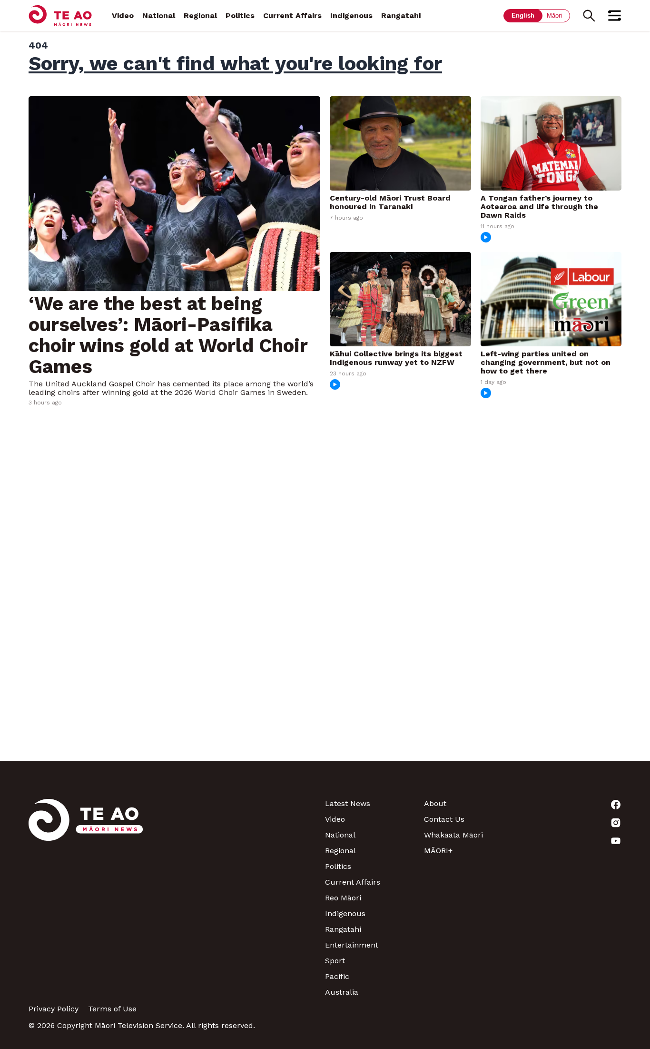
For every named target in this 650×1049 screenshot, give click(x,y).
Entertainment (351, 944)
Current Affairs (292, 15)
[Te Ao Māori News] (86, 898)
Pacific (337, 976)
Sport (335, 960)
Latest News (347, 803)
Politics (240, 15)
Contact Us (444, 819)
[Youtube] (571, 841)
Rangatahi (401, 15)
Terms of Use (112, 1008)
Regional (200, 15)
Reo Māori (343, 897)
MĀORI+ (438, 850)
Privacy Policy (54, 1008)
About (435, 803)
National (158, 15)
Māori (554, 15)
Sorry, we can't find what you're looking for (235, 63)
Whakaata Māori (453, 834)
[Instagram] (571, 822)
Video (123, 15)
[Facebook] (571, 804)
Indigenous (351, 15)
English (523, 15)
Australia (341, 992)
